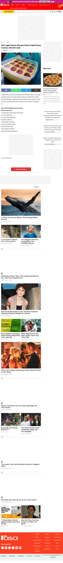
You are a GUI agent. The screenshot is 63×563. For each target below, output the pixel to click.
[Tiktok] (56, 12)
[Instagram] (52, 12)
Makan (7, 42)
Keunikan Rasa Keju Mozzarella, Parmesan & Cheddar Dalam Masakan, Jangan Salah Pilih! (52, 127)
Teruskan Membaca (21, 169)
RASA (2, 42)
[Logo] (4, 5)
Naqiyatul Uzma (50, 119)
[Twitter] (54, 12)
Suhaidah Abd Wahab (49, 132)
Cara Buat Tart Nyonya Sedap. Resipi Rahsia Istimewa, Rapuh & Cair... (51, 90)
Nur (44, 94)
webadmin (5, 50)
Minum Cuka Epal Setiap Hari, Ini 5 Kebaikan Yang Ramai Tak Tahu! (52, 140)
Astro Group (53, 557)
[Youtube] (58, 12)
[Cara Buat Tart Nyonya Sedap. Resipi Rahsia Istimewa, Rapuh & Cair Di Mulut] (52, 80)
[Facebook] (51, 12)
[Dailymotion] (60, 12)
